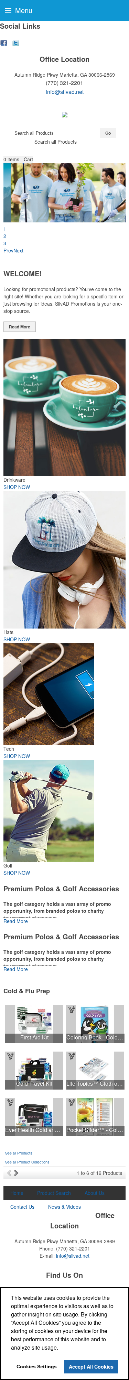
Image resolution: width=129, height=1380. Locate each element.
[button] (18, 159)
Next (18, 250)
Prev (8, 250)
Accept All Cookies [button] (91, 1366)
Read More (19, 327)
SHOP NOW (16, 486)
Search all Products (55, 141)
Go (108, 133)
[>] (17, 1172)
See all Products (18, 1153)
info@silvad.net (65, 92)
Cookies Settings (37, 1366)
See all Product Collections (27, 1162)
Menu (22, 10)
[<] (10, 1172)
